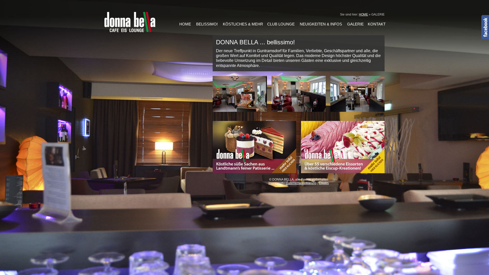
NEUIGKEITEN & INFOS (321, 24)
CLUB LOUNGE (281, 24)
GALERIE (355, 24)
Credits (324, 183)
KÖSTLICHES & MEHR (243, 24)
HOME (363, 14)
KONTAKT (377, 24)
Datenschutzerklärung (301, 183)
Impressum (276, 183)
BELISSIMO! (207, 24)
